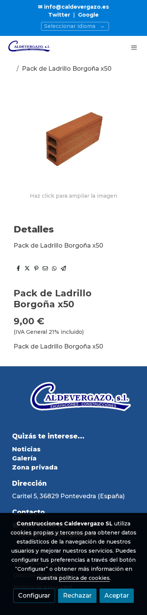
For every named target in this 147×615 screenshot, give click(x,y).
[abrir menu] (134, 47)
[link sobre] (73, 403)
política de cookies (84, 578)
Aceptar (116, 595)
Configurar (34, 595)
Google (88, 14)
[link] (30, 47)
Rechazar (77, 595)
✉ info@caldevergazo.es (73, 6)
